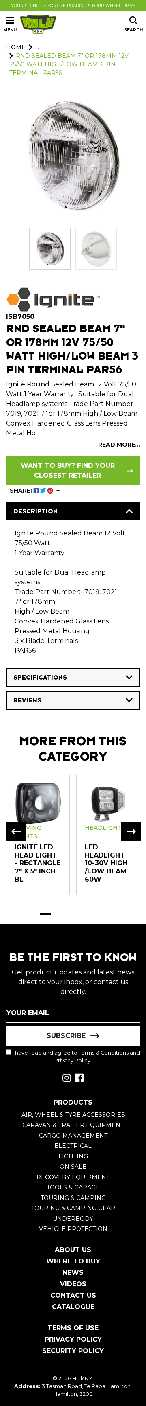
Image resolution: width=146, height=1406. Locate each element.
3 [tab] (56, 914)
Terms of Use (73, 1328)
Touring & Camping (73, 1198)
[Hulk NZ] (38, 24)
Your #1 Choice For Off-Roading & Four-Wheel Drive (73, 5)
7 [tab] (101, 914)
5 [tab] (78, 914)
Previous (16, 831)
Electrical (73, 1145)
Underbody (73, 1218)
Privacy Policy (72, 1060)
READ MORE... (119, 444)
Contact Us (73, 1295)
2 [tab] (45, 914)
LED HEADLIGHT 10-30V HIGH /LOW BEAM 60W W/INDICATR (106, 867)
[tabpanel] (38, 834)
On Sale (73, 1166)
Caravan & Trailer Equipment (73, 1125)
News (73, 1273)
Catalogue (73, 1307)
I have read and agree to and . (75, 1057)
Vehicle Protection (73, 1229)
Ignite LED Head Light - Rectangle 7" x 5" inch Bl (37, 863)
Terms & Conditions (104, 1053)
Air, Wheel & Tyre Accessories (73, 1115)
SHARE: (22, 490)
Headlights (105, 827)
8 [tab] (112, 914)
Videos (73, 1284)
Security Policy (73, 1351)
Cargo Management (73, 1135)
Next (131, 831)
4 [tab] (67, 914)
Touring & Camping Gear (73, 1208)
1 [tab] (34, 914)
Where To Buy (73, 1261)
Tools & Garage (73, 1187)
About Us (73, 1250)
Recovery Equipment (73, 1177)
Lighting (73, 1156)
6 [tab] (90, 914)
